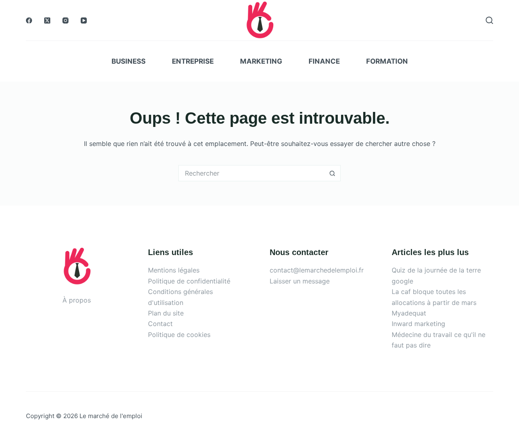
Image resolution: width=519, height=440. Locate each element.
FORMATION (387, 61)
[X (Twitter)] (47, 20)
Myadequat (409, 313)
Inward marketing (418, 324)
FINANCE (324, 61)
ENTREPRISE (193, 61)
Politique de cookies (179, 335)
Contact (160, 324)
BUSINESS (129, 61)
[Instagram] (65, 20)
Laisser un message (300, 281)
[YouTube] (84, 20)
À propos (76, 300)
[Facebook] (29, 20)
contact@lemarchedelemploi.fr (317, 270)
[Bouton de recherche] (332, 173)
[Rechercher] (489, 20)
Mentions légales (173, 270)
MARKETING (261, 61)
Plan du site (166, 313)
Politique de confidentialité (189, 281)
